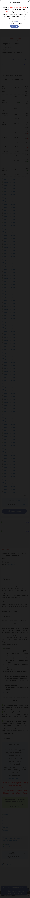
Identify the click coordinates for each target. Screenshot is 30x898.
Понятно (14, 26)
